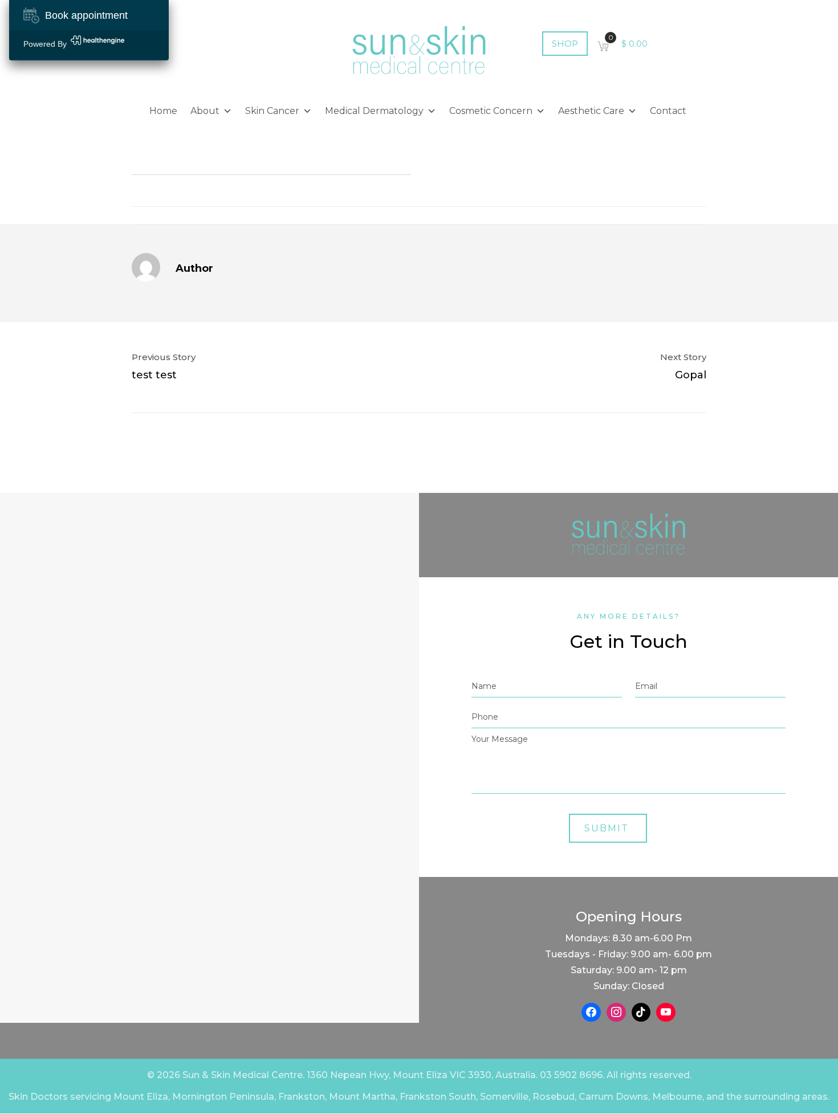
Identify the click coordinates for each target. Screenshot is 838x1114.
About (204, 110)
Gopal (690, 375)
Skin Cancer (272, 110)
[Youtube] (665, 1012)
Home (163, 110)
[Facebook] (591, 1012)
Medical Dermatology (374, 110)
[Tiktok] (641, 1012)
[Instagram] (616, 1012)
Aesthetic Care (591, 110)
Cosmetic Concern (490, 110)
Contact (668, 110)
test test (154, 375)
